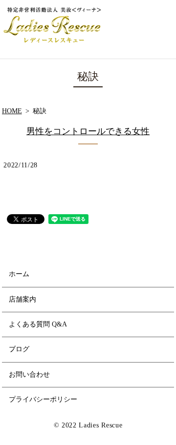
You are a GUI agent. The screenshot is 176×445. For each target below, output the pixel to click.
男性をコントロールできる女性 (88, 131)
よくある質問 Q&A (38, 324)
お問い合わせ (29, 374)
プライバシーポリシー (43, 399)
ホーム (19, 274)
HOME (12, 111)
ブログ (19, 349)
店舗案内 (22, 299)
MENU (162, 29)
